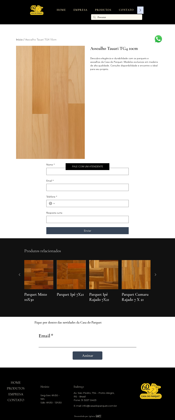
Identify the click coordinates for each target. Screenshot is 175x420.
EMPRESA (15, 394)
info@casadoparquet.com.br (99, 405)
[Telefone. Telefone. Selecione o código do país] (52, 203)
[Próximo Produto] (155, 275)
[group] (87, 283)
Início (19, 39)
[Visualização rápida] (38, 274)
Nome (50, 164)
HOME (16, 383)
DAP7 (98, 416)
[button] (103, 10)
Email (50, 180)
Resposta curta (54, 212)
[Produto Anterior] (19, 275)
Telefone (51, 196)
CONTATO (16, 400)
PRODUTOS (16, 388)
